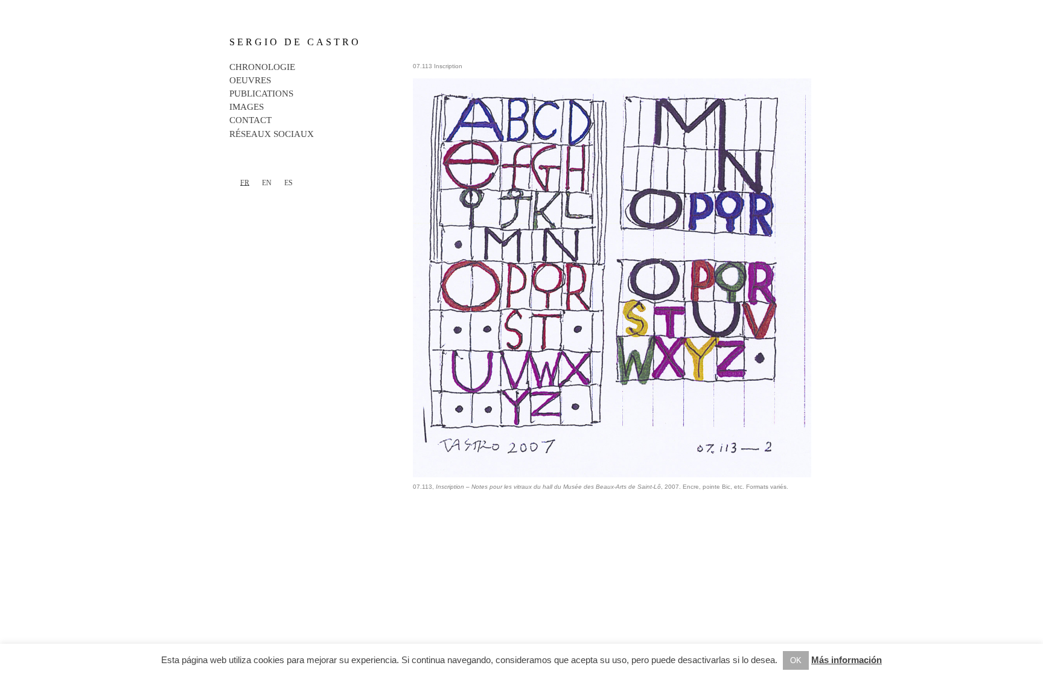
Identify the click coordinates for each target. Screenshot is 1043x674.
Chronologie (262, 67)
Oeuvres (250, 80)
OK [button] (796, 660)
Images (246, 107)
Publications (261, 93)
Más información (846, 660)
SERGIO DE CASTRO (295, 42)
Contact (250, 120)
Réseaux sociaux (271, 134)
